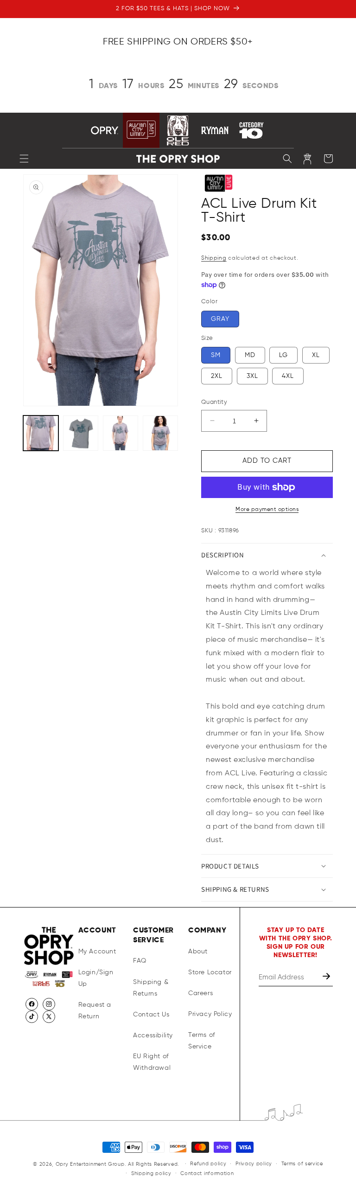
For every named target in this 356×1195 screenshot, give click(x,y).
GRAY (220, 319)
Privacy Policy (210, 1014)
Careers (200, 993)
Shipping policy (151, 1173)
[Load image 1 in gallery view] (40, 433)
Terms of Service (201, 1041)
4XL (288, 376)
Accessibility (153, 1035)
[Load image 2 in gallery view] (80, 433)
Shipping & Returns (150, 988)
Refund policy (208, 1163)
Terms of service (302, 1163)
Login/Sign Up (96, 978)
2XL (216, 376)
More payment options (267, 509)
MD (250, 355)
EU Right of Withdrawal (152, 1062)
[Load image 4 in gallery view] (160, 433)
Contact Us (151, 1014)
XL (316, 355)
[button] (24, 158)
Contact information (207, 1173)
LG (283, 355)
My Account (97, 951)
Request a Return (94, 1011)
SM (216, 355)
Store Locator (210, 972)
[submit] (327, 977)
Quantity (214, 402)
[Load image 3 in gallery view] (120, 433)
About (198, 951)
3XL (252, 376)
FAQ (139, 961)
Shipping (214, 258)
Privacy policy (253, 1163)
